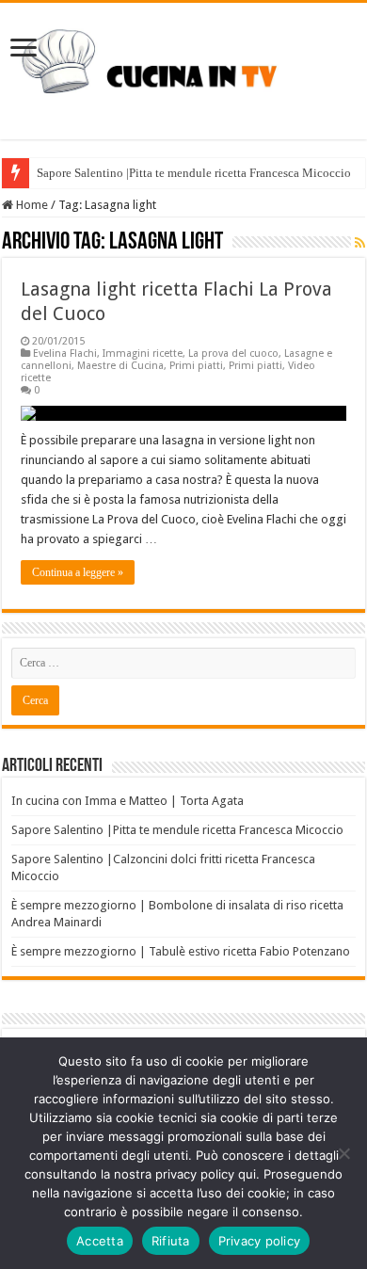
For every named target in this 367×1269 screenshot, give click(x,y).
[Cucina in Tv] (183, 67)
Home (30, 205)
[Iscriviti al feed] (360, 242)
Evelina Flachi (65, 353)
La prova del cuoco (233, 353)
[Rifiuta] (343, 1153)
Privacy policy (259, 1240)
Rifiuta (171, 1240)
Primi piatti (196, 366)
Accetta (99, 1240)
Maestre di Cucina (120, 366)
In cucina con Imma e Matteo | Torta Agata (127, 801)
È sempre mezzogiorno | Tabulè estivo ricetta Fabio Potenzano (180, 951)
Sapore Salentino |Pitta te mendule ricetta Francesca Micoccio (194, 173)
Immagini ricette (143, 353)
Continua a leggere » (77, 572)
